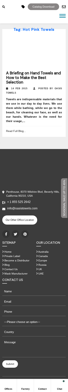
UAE (41, 273)
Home (8, 251)
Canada (43, 256)
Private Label (12, 256)
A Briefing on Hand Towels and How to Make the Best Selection (33, 77)
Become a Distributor (16, 260)
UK (40, 269)
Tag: (34, 29)
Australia (43, 251)
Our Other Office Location (20, 219)
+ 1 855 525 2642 (19, 201)
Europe (42, 260)
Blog (7, 264)
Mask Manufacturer (16, 273)
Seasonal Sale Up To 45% (64, 198)
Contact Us (11, 269)
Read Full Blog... (16, 131)
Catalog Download (43, 6)
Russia (42, 264)
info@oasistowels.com (22, 208)
